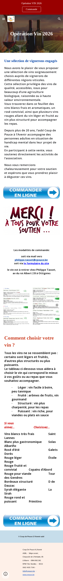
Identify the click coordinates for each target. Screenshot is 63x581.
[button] (3, 19)
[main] (31, 33)
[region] (31, 7)
